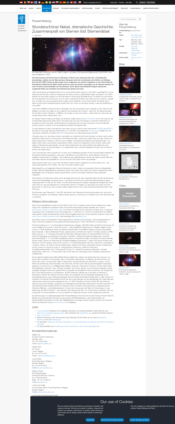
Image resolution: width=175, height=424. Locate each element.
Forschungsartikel (43, 311)
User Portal (151, 2)
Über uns (23, 8)
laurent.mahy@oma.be (44, 368)
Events (97, 8)
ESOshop (56, 8)
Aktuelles (46, 8)
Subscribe (113, 2)
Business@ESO (135, 8)
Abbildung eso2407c (125, 143)
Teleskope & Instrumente (70, 8)
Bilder (31, 8)
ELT (55, 192)
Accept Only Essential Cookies (112, 420)
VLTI (67, 131)
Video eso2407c (124, 246)
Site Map (129, 2)
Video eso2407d (124, 268)
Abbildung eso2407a (125, 95)
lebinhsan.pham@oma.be (45, 392)
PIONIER (100, 129)
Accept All (90, 420)
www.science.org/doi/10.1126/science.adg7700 (48, 210)
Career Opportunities (151, 8)
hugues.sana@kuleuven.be (46, 356)
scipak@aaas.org (80, 216)
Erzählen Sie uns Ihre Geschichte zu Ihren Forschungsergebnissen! (77, 326)
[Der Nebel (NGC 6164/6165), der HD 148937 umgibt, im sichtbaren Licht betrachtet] (73, 54)
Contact (121, 2)
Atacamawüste (94, 131)
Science (142, 2)
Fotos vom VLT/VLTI (43, 315)
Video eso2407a (124, 204)
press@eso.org (42, 382)
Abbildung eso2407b (125, 117)
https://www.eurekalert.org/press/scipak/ (46, 216)
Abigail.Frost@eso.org (44, 343)
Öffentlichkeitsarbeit (110, 8)
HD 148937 (134, 35)
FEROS (62, 133)
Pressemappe (56, 320)
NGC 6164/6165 (89, 119)
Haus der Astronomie (60, 302)
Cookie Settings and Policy (139, 420)
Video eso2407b (124, 224)
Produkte (124, 8)
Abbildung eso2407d (125, 175)
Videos (38, 8)
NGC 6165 (138, 37)
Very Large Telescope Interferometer (135, 48)
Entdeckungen (87, 8)
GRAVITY (109, 129)
